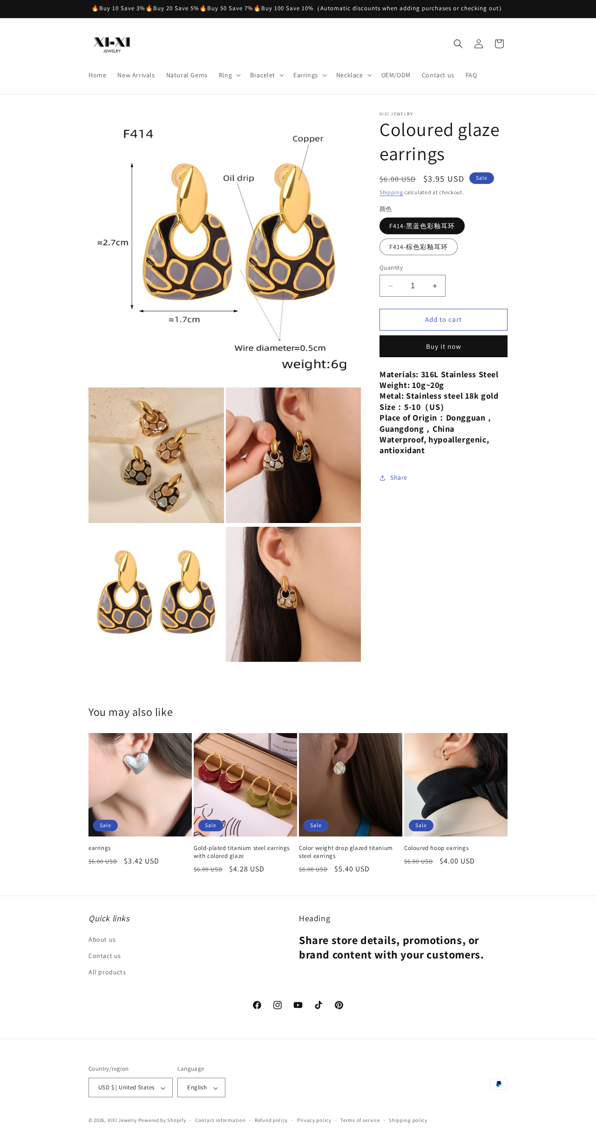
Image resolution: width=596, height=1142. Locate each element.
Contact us (104, 956)
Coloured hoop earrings (436, 848)
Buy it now (443, 346)
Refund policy (271, 1120)
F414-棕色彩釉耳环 (418, 247)
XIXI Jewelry (122, 1120)
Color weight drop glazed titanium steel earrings (346, 852)
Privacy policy (314, 1120)
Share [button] (398, 477)
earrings (99, 848)
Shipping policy (408, 1120)
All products (107, 972)
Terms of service (359, 1120)
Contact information (220, 1120)
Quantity (391, 268)
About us (102, 940)
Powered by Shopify (162, 1120)
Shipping (391, 192)
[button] (228, 75)
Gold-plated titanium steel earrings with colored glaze (242, 852)
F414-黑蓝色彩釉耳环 (422, 226)
